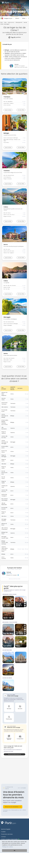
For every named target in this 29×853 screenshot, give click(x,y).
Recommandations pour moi (14, 754)
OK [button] (14, 850)
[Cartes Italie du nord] (8, 641)
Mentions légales (5, 829)
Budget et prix (8, 18)
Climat (17, 18)
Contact (3, 836)
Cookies (3, 831)
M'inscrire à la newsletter (12, 807)
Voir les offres (14, 15)
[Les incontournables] (8, 629)
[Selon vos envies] (20, 629)
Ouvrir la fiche (8, 110)
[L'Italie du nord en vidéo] (20, 641)
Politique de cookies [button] (7, 847)
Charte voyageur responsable (9, 839)
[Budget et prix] (8, 601)
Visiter (24, 18)
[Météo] (20, 601)
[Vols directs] (8, 614)
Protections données (7, 834)
